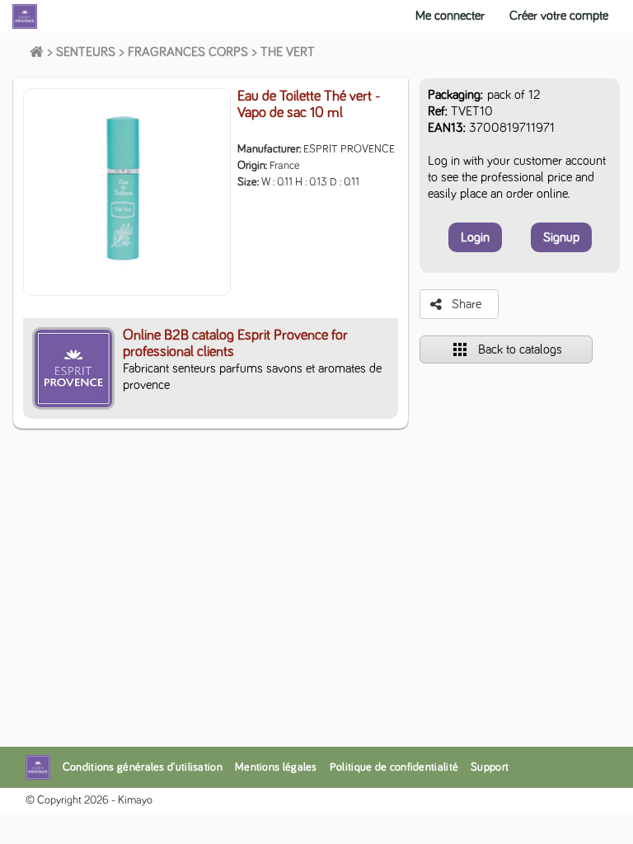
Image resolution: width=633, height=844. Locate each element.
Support (490, 767)
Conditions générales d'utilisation (143, 767)
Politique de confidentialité (394, 767)
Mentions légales (276, 767)
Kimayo (135, 800)
